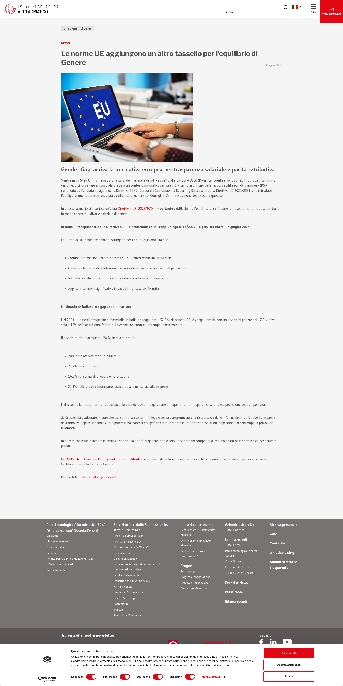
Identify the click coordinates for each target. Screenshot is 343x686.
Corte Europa (233, 561)
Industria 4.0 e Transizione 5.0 (132, 581)
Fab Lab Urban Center (127, 575)
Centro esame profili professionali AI (193, 553)
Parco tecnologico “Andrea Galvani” (241, 553)
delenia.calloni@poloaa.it (98, 477)
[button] (300, 7)
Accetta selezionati (289, 664)
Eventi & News (236, 583)
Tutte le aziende (234, 530)
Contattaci (278, 543)
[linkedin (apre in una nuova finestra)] (273, 642)
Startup (118, 609)
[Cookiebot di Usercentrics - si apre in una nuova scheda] (47, 679)
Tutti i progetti (189, 571)
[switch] (125, 677)
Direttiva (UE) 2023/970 (135, 209)
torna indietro (79, 29)
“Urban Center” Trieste (239, 572)
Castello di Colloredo (237, 567)
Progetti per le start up (194, 588)
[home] (31, 9)
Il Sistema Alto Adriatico (61, 564)
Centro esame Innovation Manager (196, 543)
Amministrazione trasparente (283, 565)
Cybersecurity (122, 553)
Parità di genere (123, 586)
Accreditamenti (56, 570)
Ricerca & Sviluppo (125, 598)
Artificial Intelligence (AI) (128, 541)
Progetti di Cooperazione (129, 592)
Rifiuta (289, 676)
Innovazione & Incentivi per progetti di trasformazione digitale (137, 567)
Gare (273, 534)
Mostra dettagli (211, 676)
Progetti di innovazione (194, 582)
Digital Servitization (125, 558)
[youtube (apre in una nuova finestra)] (287, 642)
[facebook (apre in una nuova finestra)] (261, 642)
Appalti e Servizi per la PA (129, 535)
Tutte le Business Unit (127, 530)
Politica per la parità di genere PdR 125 (70, 558)
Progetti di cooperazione (195, 577)
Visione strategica (57, 541)
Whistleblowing (282, 552)
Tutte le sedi (232, 545)
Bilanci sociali (236, 601)
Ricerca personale (283, 524)
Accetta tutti (289, 653)
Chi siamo (52, 535)
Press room (234, 592)
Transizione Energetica (127, 615)
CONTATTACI (331, 14)
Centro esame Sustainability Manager (198, 532)
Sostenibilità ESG (124, 604)
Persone (52, 553)
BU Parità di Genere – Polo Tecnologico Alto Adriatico (104, 459)
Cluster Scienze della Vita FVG (132, 547)
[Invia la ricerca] (286, 7)
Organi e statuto (56, 547)
